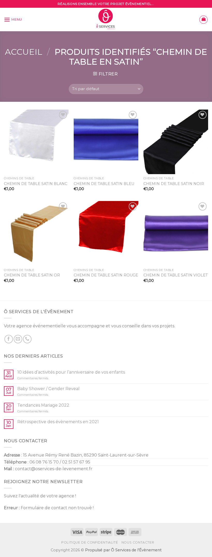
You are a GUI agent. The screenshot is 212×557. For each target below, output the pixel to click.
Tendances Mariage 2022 (43, 405)
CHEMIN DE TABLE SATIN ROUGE (106, 275)
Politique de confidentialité (89, 542)
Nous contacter (138, 542)
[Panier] (203, 20)
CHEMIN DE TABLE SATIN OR (32, 275)
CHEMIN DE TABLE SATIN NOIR (173, 183)
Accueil (23, 52)
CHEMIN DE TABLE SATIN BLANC (35, 183)
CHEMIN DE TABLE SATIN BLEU (104, 183)
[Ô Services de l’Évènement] (106, 19)
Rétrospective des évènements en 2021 (58, 421)
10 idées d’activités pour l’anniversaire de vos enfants (71, 372)
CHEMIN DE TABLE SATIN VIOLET (175, 275)
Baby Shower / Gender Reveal (48, 388)
